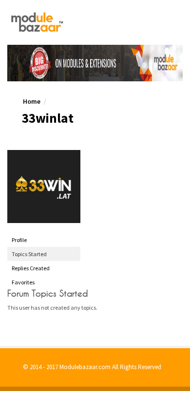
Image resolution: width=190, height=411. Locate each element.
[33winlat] (43, 186)
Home (31, 101)
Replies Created (31, 268)
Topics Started (29, 254)
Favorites (23, 282)
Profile (19, 239)
